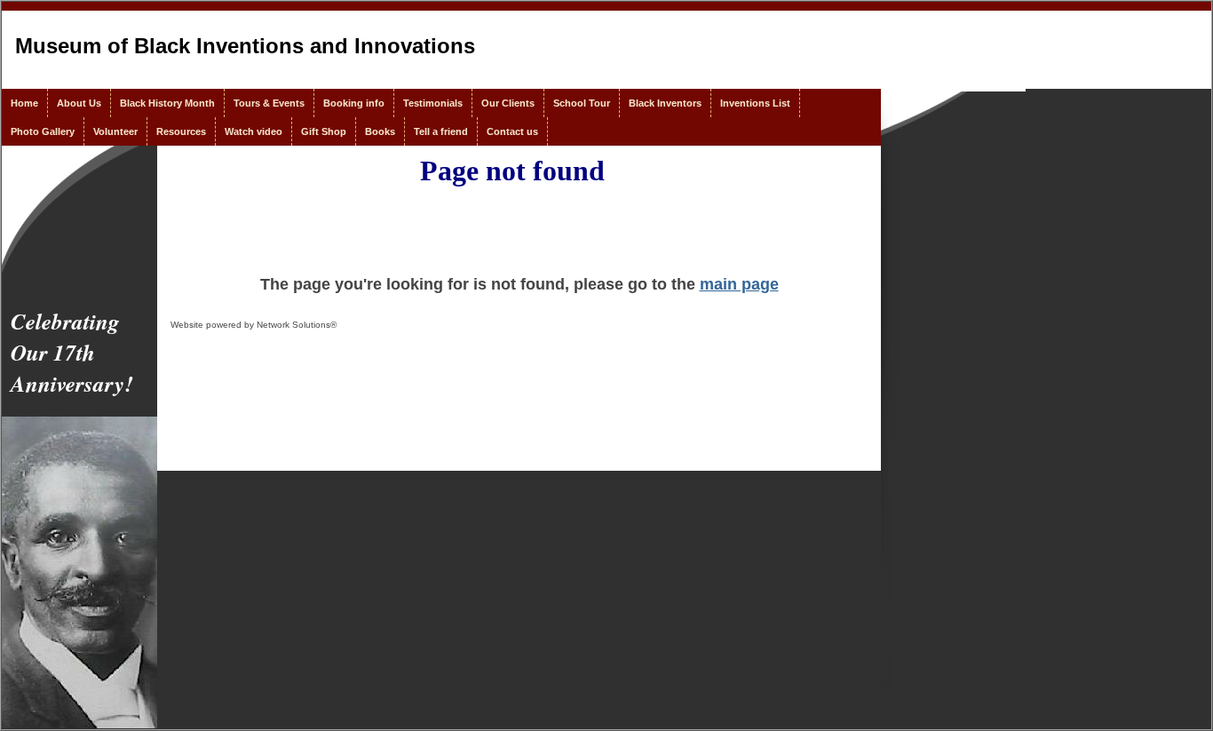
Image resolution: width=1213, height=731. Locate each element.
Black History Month (167, 103)
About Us (79, 103)
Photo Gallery (43, 131)
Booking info (354, 103)
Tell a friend (441, 131)
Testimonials (433, 103)
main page (739, 284)
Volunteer (115, 131)
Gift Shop (323, 131)
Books (380, 131)
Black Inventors (665, 103)
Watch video (253, 131)
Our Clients (508, 103)
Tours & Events (269, 103)
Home (24, 103)
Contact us (512, 131)
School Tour (581, 103)
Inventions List (755, 103)
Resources (181, 131)
